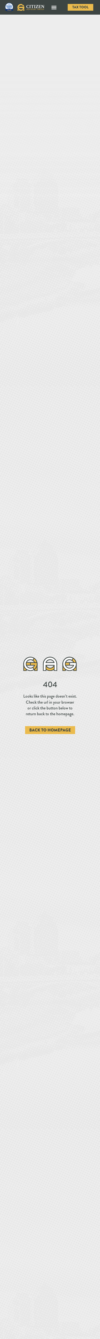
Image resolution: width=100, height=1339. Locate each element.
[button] (54, 7)
